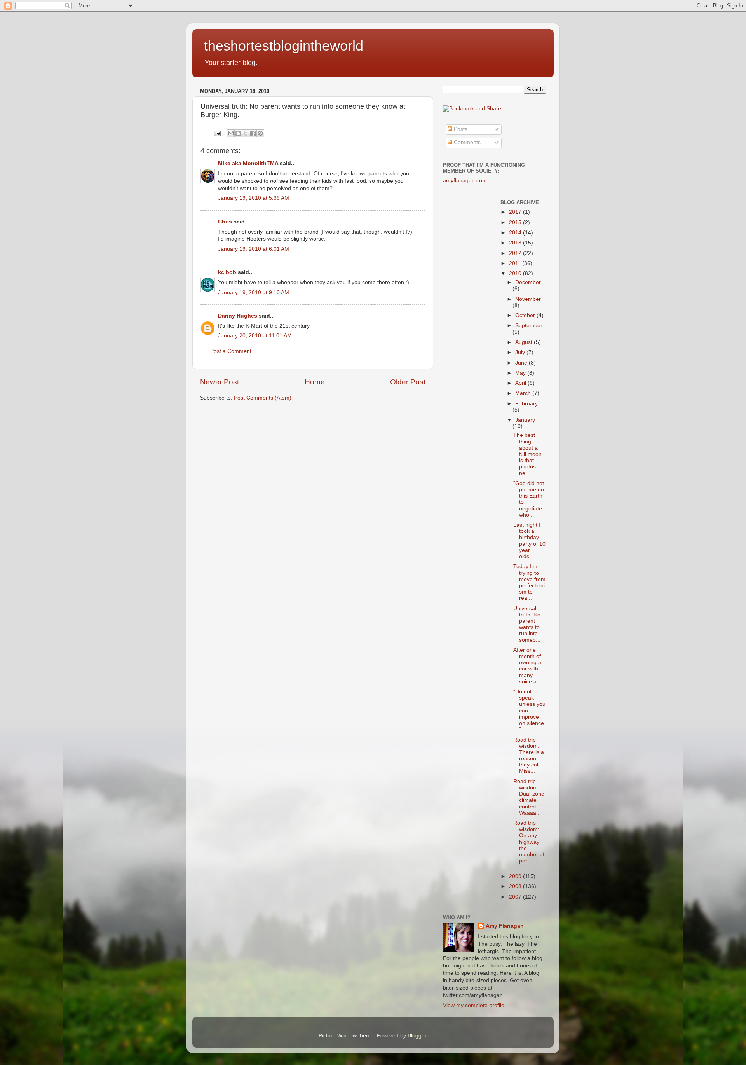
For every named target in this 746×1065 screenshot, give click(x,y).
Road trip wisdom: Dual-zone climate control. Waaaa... (528, 797)
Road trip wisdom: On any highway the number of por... (528, 842)
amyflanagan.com (465, 180)
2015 (516, 222)
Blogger (417, 1036)
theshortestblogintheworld (283, 46)
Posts (459, 129)
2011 (515, 263)
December (528, 282)
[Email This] (231, 133)
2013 (516, 243)
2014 (516, 233)
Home (315, 382)
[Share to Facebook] (253, 133)
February (526, 404)
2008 (516, 886)
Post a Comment (230, 351)
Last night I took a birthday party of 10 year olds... (529, 540)
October (526, 315)
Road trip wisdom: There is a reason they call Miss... (528, 755)
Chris (225, 222)
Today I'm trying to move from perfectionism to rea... (529, 582)
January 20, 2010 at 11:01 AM (255, 336)
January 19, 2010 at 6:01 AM (253, 249)
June (522, 363)
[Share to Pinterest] (260, 133)
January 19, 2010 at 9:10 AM (253, 292)
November (528, 299)
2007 (516, 897)
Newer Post (219, 382)
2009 (516, 876)
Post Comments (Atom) (262, 398)
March (523, 393)
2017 (516, 212)
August (524, 342)
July (520, 352)
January (525, 420)
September (528, 325)
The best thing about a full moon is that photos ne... (527, 454)
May (521, 373)
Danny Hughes (237, 316)
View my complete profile (473, 1005)
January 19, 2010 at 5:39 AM (253, 198)
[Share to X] (245, 133)
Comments (466, 142)
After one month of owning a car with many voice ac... (528, 665)
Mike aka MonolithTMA (248, 163)
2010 (516, 273)
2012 (516, 253)
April (521, 383)
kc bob (227, 272)
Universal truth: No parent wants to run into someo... (526, 624)
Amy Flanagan (505, 926)
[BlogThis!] (238, 133)
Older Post (407, 382)
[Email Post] (216, 133)
